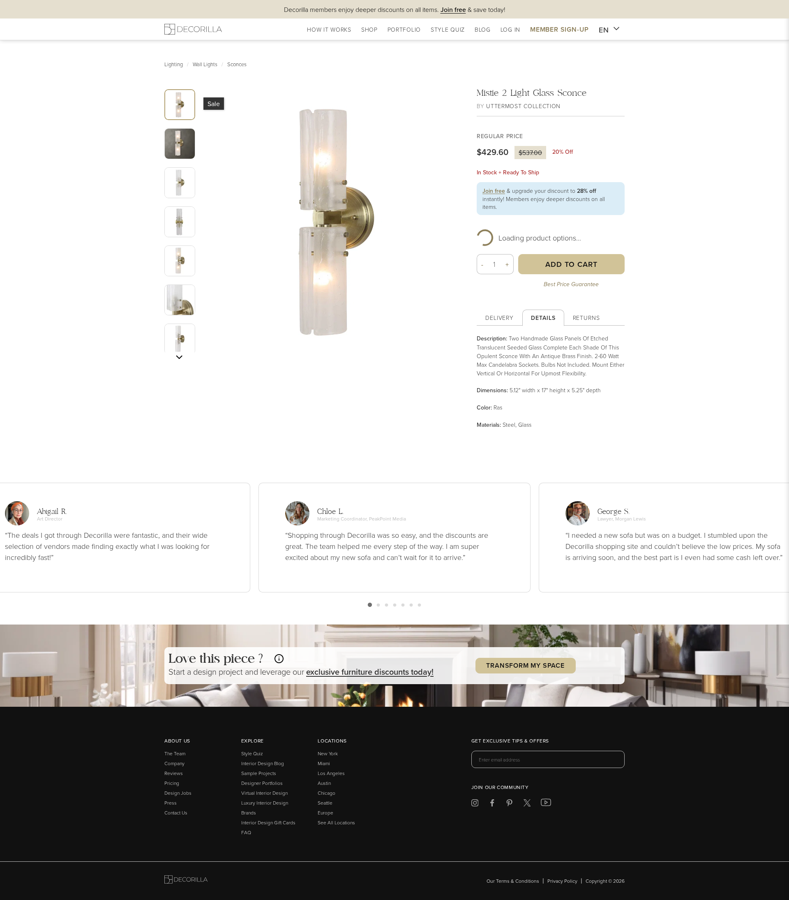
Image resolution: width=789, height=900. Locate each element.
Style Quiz (252, 753)
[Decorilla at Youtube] (546, 804)
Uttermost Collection (523, 106)
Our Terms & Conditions (513, 880)
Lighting (173, 64)
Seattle (325, 802)
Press (170, 802)
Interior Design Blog (262, 763)
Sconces (237, 64)
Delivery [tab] (499, 318)
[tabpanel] (551, 381)
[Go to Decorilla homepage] (186, 880)
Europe (325, 812)
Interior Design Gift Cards (268, 822)
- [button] (482, 264)
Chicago (326, 792)
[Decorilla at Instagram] (474, 804)
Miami (324, 763)
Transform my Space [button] (525, 665)
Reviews (173, 773)
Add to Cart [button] (571, 264)
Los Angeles (331, 773)
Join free (493, 191)
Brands (248, 812)
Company (174, 763)
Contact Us (175, 812)
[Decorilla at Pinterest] (509, 804)
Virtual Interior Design (264, 792)
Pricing (171, 783)
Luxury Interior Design (264, 802)
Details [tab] (543, 318)
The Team (174, 753)
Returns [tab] (586, 318)
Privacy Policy (562, 880)
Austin (324, 783)
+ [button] (507, 264)
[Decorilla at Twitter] (527, 804)
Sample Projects (258, 773)
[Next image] (179, 357)
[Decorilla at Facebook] (492, 804)
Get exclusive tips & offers (510, 741)
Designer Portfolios (262, 783)
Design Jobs (177, 792)
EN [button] (604, 30)
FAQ (246, 832)
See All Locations (336, 822)
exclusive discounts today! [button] (370, 672)
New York (328, 753)
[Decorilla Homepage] (193, 29)
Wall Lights (205, 64)
